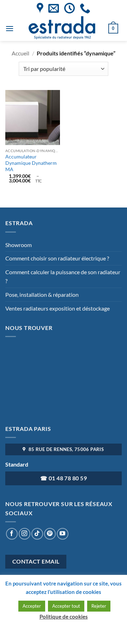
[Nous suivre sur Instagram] (24, 534)
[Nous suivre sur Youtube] (62, 534)
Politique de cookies (64, 616)
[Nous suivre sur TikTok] (37, 534)
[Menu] (9, 28)
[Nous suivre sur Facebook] (12, 534)
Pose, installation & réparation (42, 294)
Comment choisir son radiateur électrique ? (57, 258)
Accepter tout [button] (66, 606)
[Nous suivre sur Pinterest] (50, 534)
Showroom (18, 244)
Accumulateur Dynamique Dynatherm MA (31, 163)
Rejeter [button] (98, 606)
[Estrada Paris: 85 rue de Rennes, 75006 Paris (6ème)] (40, 8)
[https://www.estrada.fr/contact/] (53, 8)
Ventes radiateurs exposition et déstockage (57, 308)
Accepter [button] (32, 606)
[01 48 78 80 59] (85, 8)
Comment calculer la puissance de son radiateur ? (62, 276)
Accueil (20, 53)
